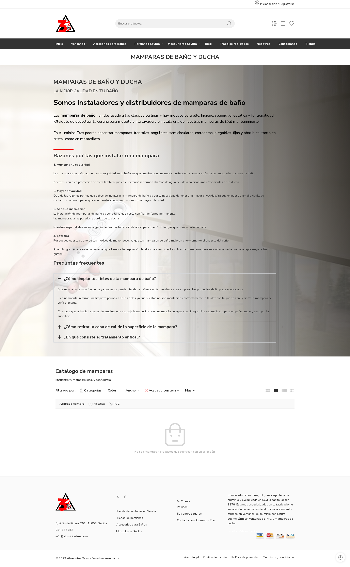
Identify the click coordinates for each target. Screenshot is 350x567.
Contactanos (288, 44)
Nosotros (263, 44)
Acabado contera (162, 390)
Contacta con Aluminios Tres (196, 520)
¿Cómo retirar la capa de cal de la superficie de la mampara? (120, 327)
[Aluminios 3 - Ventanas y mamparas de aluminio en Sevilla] (65, 23)
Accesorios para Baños (109, 44)
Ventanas (78, 44)
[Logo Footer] (65, 501)
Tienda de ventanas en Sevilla (136, 511)
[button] (165, 279)
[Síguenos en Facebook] (124, 497)
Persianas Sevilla (147, 44)
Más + (190, 390)
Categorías (93, 390)
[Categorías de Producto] (274, 23)
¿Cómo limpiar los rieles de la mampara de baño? (110, 278)
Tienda (310, 44)
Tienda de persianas (129, 518)
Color (112, 390)
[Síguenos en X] (117, 497)
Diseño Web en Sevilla (242, 531)
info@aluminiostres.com (71, 536)
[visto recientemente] (340, 557)
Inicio (59, 44)
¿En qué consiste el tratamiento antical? (102, 337)
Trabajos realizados (234, 44)
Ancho (131, 390)
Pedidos (182, 507)
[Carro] (283, 23)
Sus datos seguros (189, 514)
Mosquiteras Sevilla (182, 44)
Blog (208, 44)
